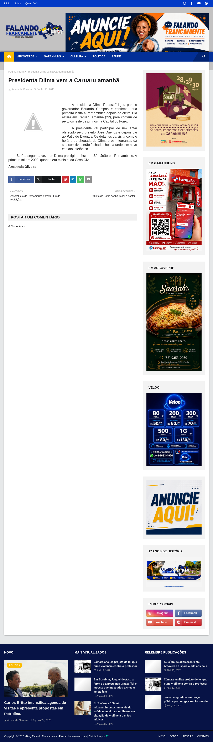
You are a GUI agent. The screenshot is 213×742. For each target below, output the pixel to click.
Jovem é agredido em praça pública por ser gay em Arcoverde (186, 699)
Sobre (17, 3)
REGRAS (187, 736)
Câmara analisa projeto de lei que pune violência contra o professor (115, 664)
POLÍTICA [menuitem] (99, 56)
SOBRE (174, 736)
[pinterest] (206, 3)
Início (7, 3)
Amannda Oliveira (21, 89)
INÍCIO (161, 736)
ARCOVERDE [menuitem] (25, 56)
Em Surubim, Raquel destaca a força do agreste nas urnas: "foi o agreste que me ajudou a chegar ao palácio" (115, 685)
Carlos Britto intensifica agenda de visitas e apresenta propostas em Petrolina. (35, 708)
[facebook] (191, 3)
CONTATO (203, 736)
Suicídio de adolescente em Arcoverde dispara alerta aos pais (185, 664)
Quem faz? (31, 3)
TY (107, 736)
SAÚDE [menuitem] (116, 56)
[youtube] (199, 3)
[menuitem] (9, 57)
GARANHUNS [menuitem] (52, 56)
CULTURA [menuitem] (77, 56)
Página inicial (16, 71)
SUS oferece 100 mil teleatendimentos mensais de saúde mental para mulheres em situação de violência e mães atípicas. (114, 711)
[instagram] (184, 3)
